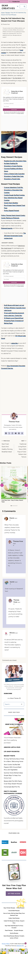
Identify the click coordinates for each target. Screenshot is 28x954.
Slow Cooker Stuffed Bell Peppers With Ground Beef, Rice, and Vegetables (13, 767)
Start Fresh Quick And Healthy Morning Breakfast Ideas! (7, 446)
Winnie (12, 633)
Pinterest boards (6, 228)
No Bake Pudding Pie (11, 163)
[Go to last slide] (2, 485)
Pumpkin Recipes (18, 930)
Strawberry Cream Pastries (13, 166)
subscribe (14, 343)
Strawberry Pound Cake (12, 179)
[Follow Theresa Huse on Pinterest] (18, 433)
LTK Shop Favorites (11, 751)
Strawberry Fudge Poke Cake (14, 176)
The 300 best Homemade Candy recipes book (15, 235)
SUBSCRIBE (8, 693)
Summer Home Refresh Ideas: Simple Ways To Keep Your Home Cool (13, 775)
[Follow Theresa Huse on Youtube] (15, 433)
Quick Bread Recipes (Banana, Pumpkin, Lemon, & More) (14, 937)
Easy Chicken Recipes (9, 908)
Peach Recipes (9, 930)
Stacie (11, 518)
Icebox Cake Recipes (14, 918)
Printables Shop (16, 1)
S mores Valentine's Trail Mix (13, 187)
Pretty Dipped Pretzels (11, 210)
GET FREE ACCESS (14, 893)
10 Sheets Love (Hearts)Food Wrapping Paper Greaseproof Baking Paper (14, 320)
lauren (12, 582)
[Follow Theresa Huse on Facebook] (6, 433)
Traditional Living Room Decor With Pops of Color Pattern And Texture (21, 449)
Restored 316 (20, 945)
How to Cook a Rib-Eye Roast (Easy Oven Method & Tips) (14, 914)
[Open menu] (17, 6)
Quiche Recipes (14, 933)
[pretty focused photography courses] (14, 805)
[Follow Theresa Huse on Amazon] (22, 433)
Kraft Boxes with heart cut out (14, 305)
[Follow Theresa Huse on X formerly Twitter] (9, 433)
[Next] (26, 485)
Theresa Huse (6, 24)
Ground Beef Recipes (14, 910)
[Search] (21, 704)
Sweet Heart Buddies (11, 203)
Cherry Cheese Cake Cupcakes (14, 174)
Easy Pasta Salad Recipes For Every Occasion (14, 926)
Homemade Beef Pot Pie (12, 787)
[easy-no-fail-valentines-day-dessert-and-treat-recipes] (14, 142)
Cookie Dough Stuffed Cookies (14, 195)
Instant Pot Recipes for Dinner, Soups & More (14, 922)
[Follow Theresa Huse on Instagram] (12, 433)
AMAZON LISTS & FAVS (12, 747)
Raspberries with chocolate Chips (15, 161)
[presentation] (13, 482)
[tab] (12, 505)
